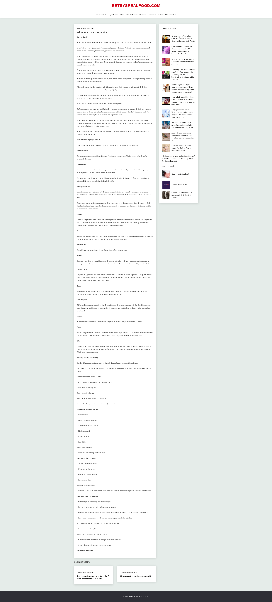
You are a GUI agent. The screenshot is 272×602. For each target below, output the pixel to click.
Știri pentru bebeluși (156, 15)
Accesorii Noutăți (101, 15)
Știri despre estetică (117, 15)
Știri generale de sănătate (85, 28)
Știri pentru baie (170, 15)
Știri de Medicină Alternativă (136, 15)
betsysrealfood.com (136, 5)
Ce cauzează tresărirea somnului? (135, 576)
